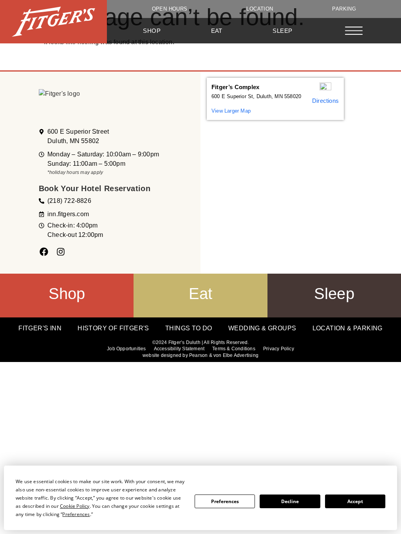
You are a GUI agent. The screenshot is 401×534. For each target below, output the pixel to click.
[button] (354, 32)
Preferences (225, 501)
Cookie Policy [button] (75, 506)
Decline (290, 501)
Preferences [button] (76, 514)
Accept (355, 501)
